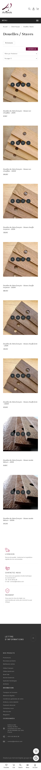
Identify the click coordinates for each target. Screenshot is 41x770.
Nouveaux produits (9, 661)
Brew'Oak (6, 674)
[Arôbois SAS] (7, 8)
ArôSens (6, 684)
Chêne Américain (8, 671)
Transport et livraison (10, 692)
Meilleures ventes (9, 664)
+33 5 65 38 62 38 (13, 736)
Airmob (32, 758)
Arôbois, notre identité (10, 702)
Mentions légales (9, 695)
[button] (20, 20)
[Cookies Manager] (36, 758)
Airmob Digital (17, 758)
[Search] (29, 8)
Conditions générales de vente (13, 699)
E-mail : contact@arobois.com (14, 581)
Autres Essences (8, 677)
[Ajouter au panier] (18, 85)
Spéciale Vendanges (10, 681)
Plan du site (7, 711)
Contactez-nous (8, 708)
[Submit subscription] (33, 638)
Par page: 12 (8, 58)
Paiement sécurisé (9, 705)
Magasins (6, 714)
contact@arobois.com (15, 741)
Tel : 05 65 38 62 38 (11, 579)
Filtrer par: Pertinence (11, 53)
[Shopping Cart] (36, 751)
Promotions (7, 657)
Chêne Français (8, 668)
